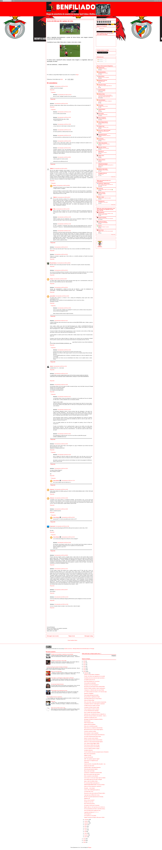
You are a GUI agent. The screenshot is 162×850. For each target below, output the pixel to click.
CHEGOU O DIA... (101, 174)
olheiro (51, 366)
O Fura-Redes (100, 105)
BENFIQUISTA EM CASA (102, 80)
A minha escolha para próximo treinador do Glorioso (57, 666)
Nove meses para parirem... (89, 803)
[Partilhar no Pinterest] (72, 79)
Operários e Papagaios (88, 693)
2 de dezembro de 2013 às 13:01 (60, 366)
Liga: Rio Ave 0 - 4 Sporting (102, 68)
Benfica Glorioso (101, 76)
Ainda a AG (100, 160)
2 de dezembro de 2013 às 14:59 (61, 384)
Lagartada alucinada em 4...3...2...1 (91, 812)
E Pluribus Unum (101, 126)
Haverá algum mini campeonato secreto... (59, 690)
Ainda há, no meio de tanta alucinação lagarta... (93, 741)
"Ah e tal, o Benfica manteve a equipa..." (92, 748)
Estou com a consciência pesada (90, 726)
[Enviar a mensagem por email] (68, 79)
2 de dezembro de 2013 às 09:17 (63, 197)
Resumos (99, 156)
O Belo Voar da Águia (102, 84)
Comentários (100, 61)
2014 (84, 669)
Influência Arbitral (101, 94)
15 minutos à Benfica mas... (102, 118)
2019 (84, 661)
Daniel (54, 185)
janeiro (85, 836)
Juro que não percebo (88, 757)
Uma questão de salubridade (90, 683)
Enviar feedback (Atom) (72, 640)
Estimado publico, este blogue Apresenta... (92, 767)
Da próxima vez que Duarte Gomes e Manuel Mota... (94, 686)
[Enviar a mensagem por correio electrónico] (66, 79)
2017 (84, 664)
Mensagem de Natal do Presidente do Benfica (93, 719)
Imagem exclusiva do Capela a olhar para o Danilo (94, 817)
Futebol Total (100, 188)
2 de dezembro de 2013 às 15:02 (64, 117)
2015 (84, 668)
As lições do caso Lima (88, 801)
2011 (84, 840)
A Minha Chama (101, 155)
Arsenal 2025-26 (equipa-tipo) (102, 114)
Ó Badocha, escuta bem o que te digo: (59, 660)
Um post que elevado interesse (57, 684)
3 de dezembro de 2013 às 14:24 (61, 568)
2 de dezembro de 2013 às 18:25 (61, 497)
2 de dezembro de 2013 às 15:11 (64, 396)
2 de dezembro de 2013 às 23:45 (64, 542)
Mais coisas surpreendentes (89, 753)
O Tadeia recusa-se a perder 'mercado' (92, 705)
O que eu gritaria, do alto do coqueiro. (91, 708)
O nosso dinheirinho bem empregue (91, 710)
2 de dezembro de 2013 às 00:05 (63, 185)
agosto (85, 824)
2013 (84, 671)
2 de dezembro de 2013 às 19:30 (64, 124)
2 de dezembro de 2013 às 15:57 (64, 409)
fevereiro (86, 835)
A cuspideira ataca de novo (89, 679)
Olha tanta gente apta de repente (91, 769)
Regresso (99, 110)
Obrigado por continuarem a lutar (103, 127)
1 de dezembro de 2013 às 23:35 (61, 103)
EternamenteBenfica (102, 72)
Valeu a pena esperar (101, 81)
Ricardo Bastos (53, 262)
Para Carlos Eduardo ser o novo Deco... (92, 681)
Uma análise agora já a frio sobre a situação (93, 779)
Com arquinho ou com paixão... (90, 815)
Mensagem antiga (89, 636)
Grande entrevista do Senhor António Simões (93, 739)
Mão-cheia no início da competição (103, 77)
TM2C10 (51, 168)
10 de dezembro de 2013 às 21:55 (61, 604)
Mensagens (100, 59)
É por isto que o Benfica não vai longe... (92, 745)
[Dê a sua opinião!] (69, 79)
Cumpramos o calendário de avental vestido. (93, 772)
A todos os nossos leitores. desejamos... (92, 674)
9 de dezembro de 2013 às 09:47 (61, 589)
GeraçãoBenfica (101, 212)
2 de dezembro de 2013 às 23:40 (64, 141)
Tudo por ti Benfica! (101, 159)
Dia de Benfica (101, 138)
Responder (52, 89)
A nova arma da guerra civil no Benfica (92, 746)
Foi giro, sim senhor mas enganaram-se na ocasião (94, 676)
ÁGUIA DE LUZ (101, 151)
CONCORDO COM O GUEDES (103, 170)
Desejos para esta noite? (89, 765)
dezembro (86, 672)
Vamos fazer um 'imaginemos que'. (91, 760)
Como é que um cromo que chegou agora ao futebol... (95, 777)
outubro (86, 821)
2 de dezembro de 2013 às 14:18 (64, 223)
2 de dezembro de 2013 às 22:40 (68, 536)
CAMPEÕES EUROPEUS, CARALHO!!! (104, 135)
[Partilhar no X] (70, 79)
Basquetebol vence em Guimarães (103, 148)
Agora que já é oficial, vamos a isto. (58, 707)
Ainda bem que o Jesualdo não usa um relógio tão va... (95, 714)
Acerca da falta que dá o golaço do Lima (92, 810)
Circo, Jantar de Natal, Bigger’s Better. (92, 743)
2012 (84, 838)
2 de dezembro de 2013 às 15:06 (61, 443)
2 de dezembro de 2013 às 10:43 (62, 295)
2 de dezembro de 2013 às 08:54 (63, 262)
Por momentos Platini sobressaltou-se (91, 782)
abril (85, 831)
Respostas (53, 92)
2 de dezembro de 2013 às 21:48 (62, 526)
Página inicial (71, 636)
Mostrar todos (113, 204)
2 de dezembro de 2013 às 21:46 (64, 135)
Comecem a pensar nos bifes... (90, 731)
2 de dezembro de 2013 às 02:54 (61, 254)
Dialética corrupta (87, 755)
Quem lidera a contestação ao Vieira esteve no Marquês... (62, 677)
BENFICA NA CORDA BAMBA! (103, 222)
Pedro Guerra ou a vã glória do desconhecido (93, 727)
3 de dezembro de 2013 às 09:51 (64, 157)
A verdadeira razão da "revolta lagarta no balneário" (94, 703)
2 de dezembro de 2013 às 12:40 (64, 217)
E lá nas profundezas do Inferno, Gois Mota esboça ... (95, 808)
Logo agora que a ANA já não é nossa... (92, 794)
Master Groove (101, 230)
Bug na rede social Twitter (89, 770)
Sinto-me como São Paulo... (56, 671)
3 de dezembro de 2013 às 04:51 (64, 147)
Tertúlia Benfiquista (101, 109)
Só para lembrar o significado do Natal (92, 696)
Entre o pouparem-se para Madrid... (91, 775)
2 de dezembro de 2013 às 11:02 (61, 320)
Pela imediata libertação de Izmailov (91, 695)
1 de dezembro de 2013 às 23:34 (61, 86)
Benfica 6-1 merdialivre (101, 90)
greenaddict (52, 295)
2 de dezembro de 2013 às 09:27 (60, 278)
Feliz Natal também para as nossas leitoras (93, 698)
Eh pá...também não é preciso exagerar (92, 712)
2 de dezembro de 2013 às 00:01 (60, 168)
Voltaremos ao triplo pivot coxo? (90, 717)
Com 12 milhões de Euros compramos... (55, 696)
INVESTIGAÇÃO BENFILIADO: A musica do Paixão (94, 784)
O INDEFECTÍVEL (101, 67)
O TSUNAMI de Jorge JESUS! (103, 202)
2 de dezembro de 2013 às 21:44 (64, 129)
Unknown (52, 489)
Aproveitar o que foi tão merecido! (103, 131)
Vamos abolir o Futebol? (102, 193)
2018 (84, 662)
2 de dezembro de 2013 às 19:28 (61, 509)
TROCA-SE (86, 762)
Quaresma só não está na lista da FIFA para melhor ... (95, 793)
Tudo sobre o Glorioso (102, 147)
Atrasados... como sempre (89, 788)
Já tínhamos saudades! (101, 139)
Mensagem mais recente (53, 636)
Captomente (52, 526)
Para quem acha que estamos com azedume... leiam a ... (95, 715)
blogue (77, 74)
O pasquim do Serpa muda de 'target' (91, 707)
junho (85, 828)
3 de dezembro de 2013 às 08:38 (61, 555)
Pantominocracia (101, 201)
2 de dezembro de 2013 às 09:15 (61, 270)
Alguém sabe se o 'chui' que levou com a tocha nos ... (95, 807)
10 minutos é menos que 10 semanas (91, 805)
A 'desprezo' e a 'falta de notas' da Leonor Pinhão (94, 690)
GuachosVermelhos (101, 89)
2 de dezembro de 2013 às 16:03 (64, 349)
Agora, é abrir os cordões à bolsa (91, 781)
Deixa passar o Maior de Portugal (104, 130)
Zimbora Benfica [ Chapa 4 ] (102, 152)
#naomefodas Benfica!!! (102, 134)
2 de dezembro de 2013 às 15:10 (64, 454)
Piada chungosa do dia (88, 722)
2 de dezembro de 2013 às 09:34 (61, 287)
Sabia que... (53, 701)
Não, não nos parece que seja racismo (92, 774)
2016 (84, 666)
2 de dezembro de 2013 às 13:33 (61, 373)
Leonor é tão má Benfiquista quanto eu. (92, 789)
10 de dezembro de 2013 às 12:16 (61, 596)
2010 (84, 842)
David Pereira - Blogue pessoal (103, 183)
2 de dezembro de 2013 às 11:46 (64, 111)
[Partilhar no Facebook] (71, 79)
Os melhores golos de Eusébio (103, 106)
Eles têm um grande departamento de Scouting (93, 796)
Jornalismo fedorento (88, 750)
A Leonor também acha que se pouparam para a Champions (96, 751)
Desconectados (87, 720)
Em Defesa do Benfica (102, 217)
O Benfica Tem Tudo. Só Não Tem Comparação (105, 218)
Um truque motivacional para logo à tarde (92, 736)
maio (85, 829)
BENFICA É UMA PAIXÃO (102, 169)
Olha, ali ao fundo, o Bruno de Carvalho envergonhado (95, 702)
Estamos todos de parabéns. (90, 724)
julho (85, 826)
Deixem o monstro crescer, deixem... (91, 738)
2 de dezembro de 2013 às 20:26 (68, 517)
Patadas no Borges (101, 192)
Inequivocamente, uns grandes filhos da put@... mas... (95, 763)
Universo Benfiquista (102, 117)
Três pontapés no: (87, 813)
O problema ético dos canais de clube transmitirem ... (95, 677)
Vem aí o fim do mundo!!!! (89, 800)
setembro (86, 822)
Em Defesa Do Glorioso (102, 221)
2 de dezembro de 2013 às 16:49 (61, 489)
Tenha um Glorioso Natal (89, 700)
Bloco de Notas (101, 113)
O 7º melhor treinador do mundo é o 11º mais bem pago (95, 691)
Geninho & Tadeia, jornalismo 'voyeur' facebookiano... (95, 688)
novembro (86, 819)
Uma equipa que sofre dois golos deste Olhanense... (94, 734)
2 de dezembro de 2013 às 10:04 (62, 208)
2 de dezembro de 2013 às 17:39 (68, 480)
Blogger (89, 847)
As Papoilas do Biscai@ (102, 173)
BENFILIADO (101, 28)
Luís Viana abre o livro (88, 791)
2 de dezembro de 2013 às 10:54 (64, 307)
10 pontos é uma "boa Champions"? (91, 684)
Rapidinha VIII (87, 798)
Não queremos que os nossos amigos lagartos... (94, 729)
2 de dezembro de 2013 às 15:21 (64, 230)
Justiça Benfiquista (101, 100)
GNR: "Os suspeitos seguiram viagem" (92, 758)
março (85, 833)
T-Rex (54, 208)
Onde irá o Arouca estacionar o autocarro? (92, 786)
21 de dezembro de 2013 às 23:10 (64, 94)
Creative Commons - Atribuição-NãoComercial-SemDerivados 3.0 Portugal (79, 648)
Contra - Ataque (101, 197)
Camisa (51, 278)
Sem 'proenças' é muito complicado (91, 732)
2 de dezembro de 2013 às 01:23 (61, 247)
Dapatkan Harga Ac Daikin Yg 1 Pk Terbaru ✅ (105, 189)
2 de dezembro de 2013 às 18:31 (64, 433)
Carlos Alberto (56, 480)
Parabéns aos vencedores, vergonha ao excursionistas (62, 654)
